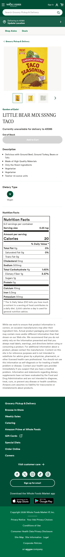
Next (55, 98)
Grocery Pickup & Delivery (20, 403)
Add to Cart (32, 139)
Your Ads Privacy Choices (40, 519)
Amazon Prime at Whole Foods (23, 429)
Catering (10, 423)
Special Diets (12, 442)
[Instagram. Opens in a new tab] (32, 474)
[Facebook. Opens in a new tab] (17, 474)
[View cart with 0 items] (62, 5)
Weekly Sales (13, 416)
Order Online (12, 449)
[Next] (31, 75)
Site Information (33, 537)
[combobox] (29, 12)
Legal (46, 537)
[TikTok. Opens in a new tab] (40, 474)
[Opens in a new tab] (21, 501)
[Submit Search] (58, 12)
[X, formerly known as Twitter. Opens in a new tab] (24, 474)
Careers (9, 455)
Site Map (19, 537)
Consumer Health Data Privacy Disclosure (32, 531)
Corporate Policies (32, 542)
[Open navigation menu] (3, 5)
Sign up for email (32, 483)
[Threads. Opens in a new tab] (48, 474)
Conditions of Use (32, 525)
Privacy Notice (18, 519)
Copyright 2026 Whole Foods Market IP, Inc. (32, 512)
